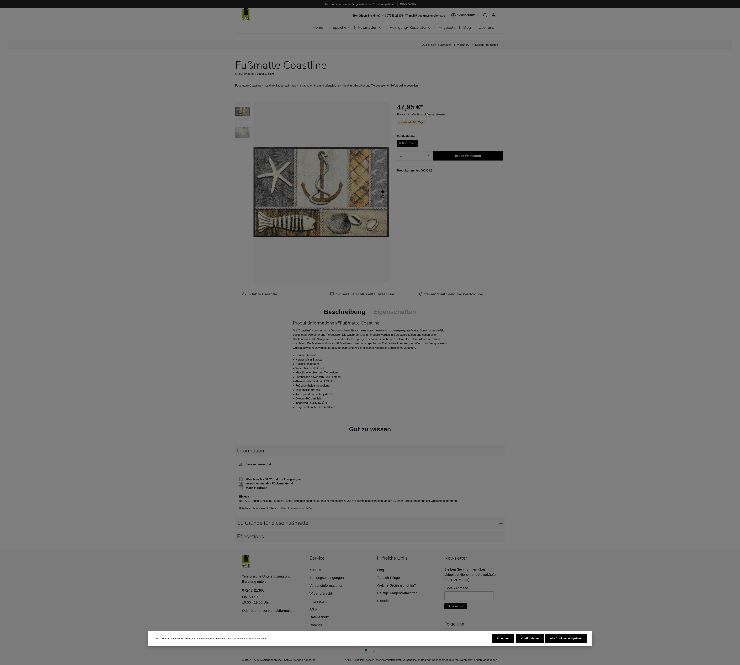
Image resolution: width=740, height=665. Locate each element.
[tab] (345, 312)
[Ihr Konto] (493, 15)
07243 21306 (394, 15)
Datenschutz (319, 617)
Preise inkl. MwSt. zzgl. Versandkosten (421, 114)
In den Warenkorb (468, 155)
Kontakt (315, 570)
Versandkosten (411, 659)
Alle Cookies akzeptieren (566, 638)
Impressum (318, 601)
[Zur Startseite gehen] (246, 15)
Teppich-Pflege (388, 578)
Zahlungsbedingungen (326, 578)
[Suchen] (485, 15)
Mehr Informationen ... (257, 638)
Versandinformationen (326, 586)
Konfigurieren (530, 638)
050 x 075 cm (407, 143)
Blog (380, 570)
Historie (383, 601)
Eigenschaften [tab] (394, 311)
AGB (313, 609)
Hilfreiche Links (392, 558)
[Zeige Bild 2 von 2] (382, 196)
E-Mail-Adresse (456, 588)
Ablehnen (503, 638)
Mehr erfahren (408, 4)
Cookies (315, 625)
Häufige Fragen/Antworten (397, 593)
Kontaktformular (280, 611)
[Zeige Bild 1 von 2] (382, 191)
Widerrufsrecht (320, 593)
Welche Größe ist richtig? (396, 585)
